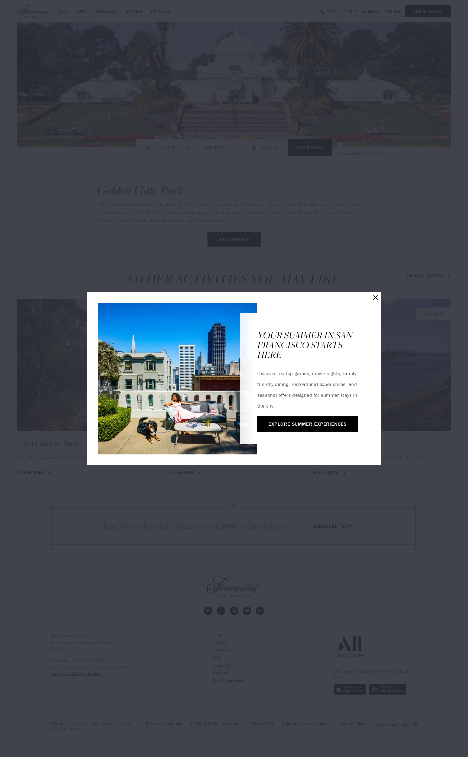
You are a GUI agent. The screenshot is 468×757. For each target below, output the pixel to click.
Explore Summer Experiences (307, 424)
